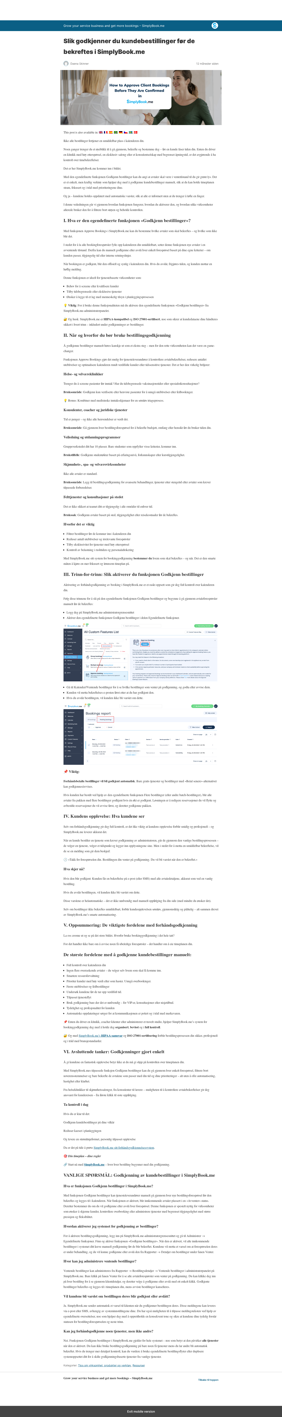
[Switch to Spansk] (110, 132)
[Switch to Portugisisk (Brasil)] (115, 132)
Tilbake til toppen (208, 1379)
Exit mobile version (141, 1411)
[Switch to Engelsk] (100, 132)
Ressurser (139, 1365)
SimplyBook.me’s (101, 1035)
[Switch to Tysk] (120, 132)
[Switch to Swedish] (130, 132)
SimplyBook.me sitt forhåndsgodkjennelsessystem (124, 1147)
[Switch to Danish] (135, 132)
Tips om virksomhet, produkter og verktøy (104, 1365)
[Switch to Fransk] (105, 132)
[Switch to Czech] (125, 132)
